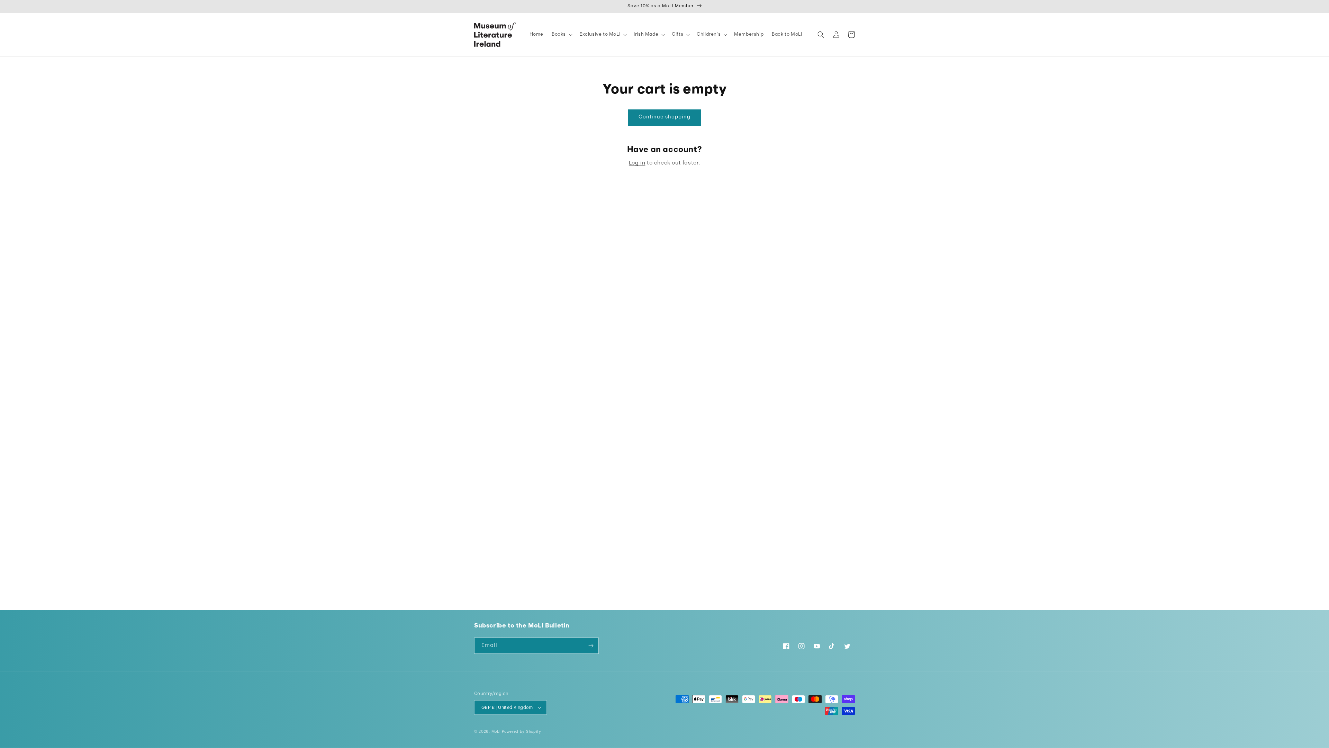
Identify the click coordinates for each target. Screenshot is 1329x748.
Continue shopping (664, 117)
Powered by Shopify (521, 732)
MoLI (496, 732)
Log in (637, 163)
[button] (561, 34)
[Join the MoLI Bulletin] (590, 646)
